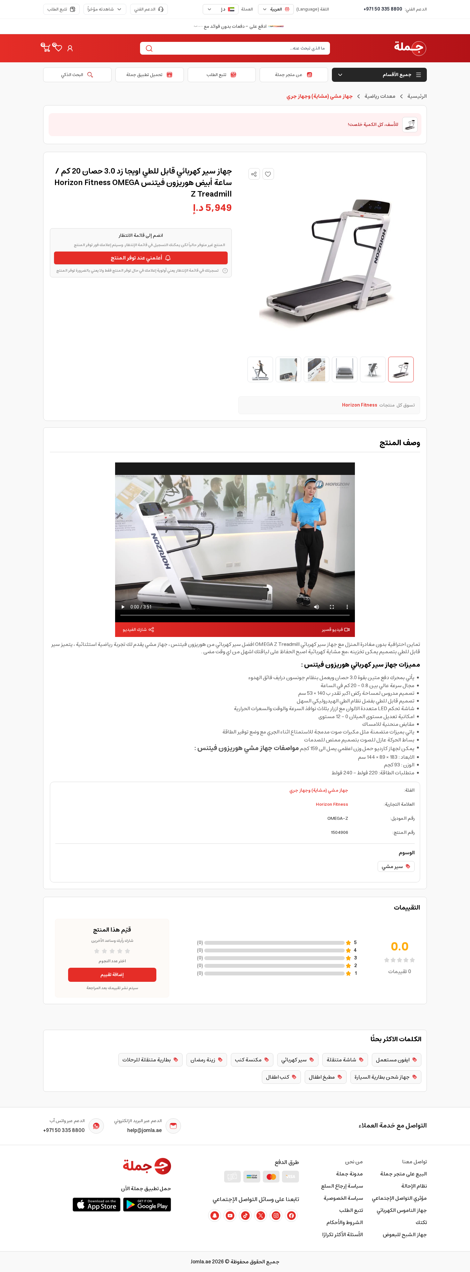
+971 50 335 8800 (383, 9)
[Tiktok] (245, 1215)
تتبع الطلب (57, 9)
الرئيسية (417, 96)
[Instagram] (276, 1215)
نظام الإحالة (414, 1186)
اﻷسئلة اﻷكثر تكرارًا (342, 1234)
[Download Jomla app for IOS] (97, 1205)
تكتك (421, 1222)
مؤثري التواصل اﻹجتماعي (399, 1198)
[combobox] (276, 9)
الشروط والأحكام (344, 1222)
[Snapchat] (214, 1215)
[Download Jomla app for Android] (147, 1205)
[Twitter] (260, 1215)
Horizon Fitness (332, 804)
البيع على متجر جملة (403, 1174)
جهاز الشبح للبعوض (405, 1234)
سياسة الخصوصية (343, 1198)
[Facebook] (291, 1215)
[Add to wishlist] (268, 174)
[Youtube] (230, 1215)
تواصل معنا (414, 1162)
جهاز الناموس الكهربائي (402, 1210)
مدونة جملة (349, 1174)
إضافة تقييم (112, 975)
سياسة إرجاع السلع (342, 1186)
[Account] (70, 48)
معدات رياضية (380, 96)
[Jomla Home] (410, 48)
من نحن (354, 1162)
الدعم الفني (144, 9)
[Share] (254, 174)
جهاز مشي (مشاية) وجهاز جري (318, 790)
